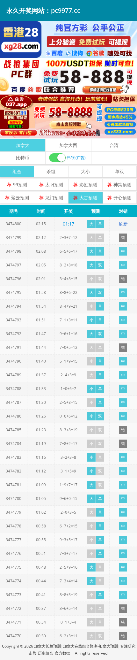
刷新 (123, 224)
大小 (85, 171)
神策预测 (122, 184)
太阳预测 (54, 184)
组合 (16, 171)
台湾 (114, 145)
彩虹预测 (88, 184)
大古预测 (88, 198)
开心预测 (122, 198)
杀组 (51, 171)
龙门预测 (54, 198)
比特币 (22, 158)
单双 (119, 171)
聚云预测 (20, 198)
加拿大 (22, 145)
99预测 (20, 184)
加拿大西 (68, 145)
